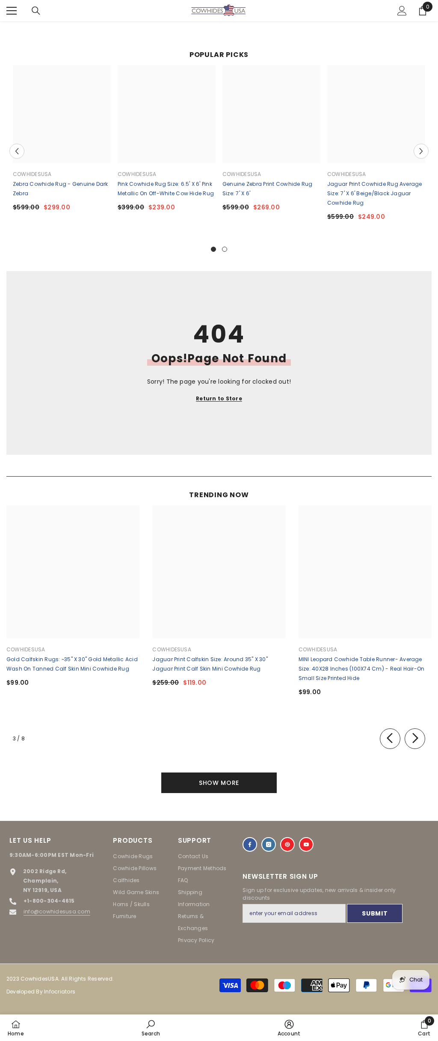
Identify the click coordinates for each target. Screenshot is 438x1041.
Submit (375, 913)
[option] (61, 141)
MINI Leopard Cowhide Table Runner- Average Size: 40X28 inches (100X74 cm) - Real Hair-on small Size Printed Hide (362, 669)
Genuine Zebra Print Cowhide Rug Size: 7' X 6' (267, 188)
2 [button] (224, 249)
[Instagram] (268, 844)
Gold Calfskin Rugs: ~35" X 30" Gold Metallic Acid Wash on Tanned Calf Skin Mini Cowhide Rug (72, 664)
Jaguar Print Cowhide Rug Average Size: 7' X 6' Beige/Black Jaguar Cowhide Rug (374, 193)
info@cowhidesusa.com (57, 911)
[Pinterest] (287, 844)
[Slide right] (415, 738)
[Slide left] (390, 738)
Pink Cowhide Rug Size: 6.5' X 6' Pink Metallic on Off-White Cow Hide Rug (166, 188)
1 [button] (213, 249)
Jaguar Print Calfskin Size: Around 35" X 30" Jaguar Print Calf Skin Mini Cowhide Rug (210, 664)
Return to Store (219, 398)
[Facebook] (250, 844)
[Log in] (402, 10)
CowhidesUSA (32, 174)
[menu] (11, 11)
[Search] (36, 11)
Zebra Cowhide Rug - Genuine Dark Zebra (60, 188)
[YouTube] (306, 844)
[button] (16, 150)
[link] (151, 1027)
